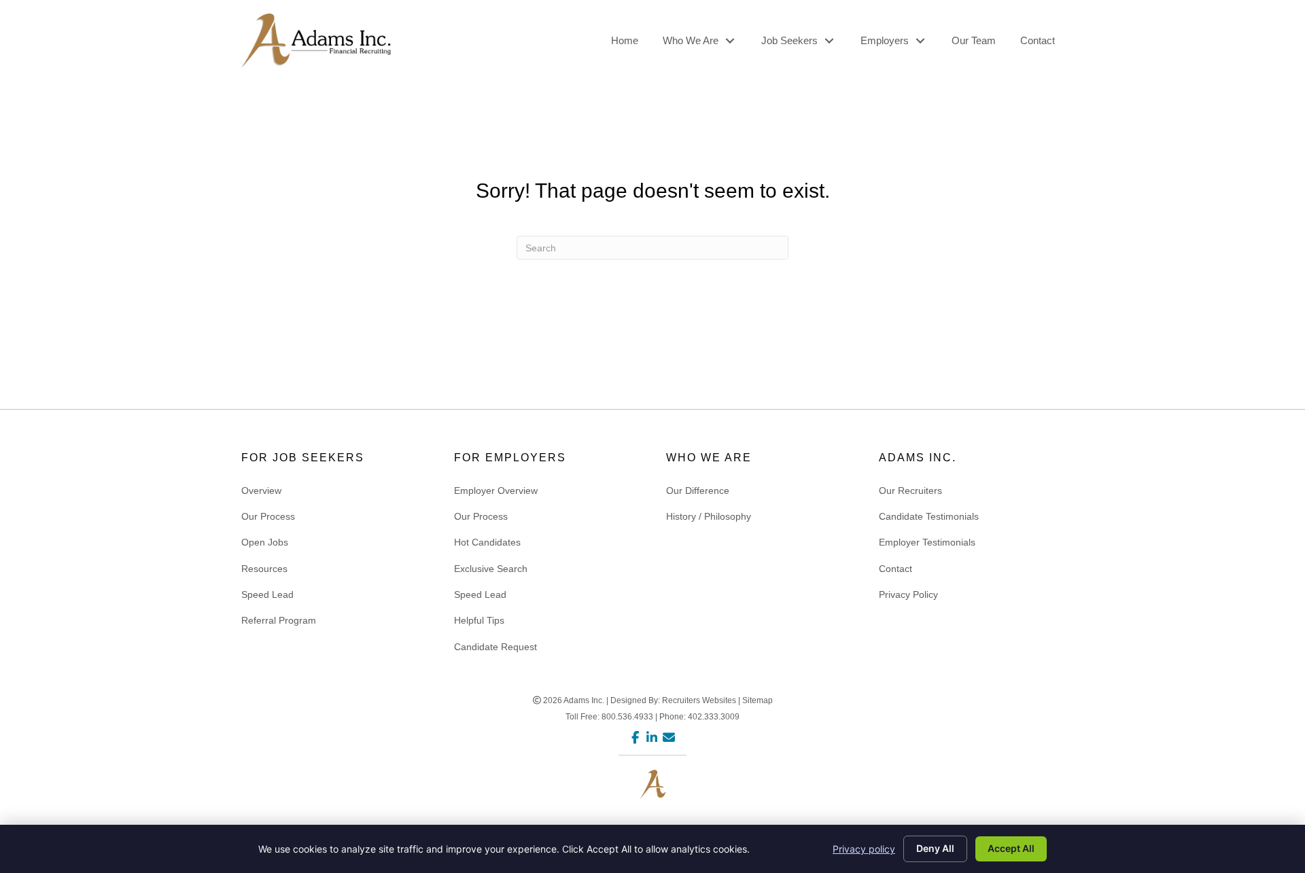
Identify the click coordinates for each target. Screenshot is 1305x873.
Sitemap (757, 700)
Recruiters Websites (699, 700)
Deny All (935, 848)
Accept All (1011, 848)
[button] (729, 41)
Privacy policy (864, 849)
